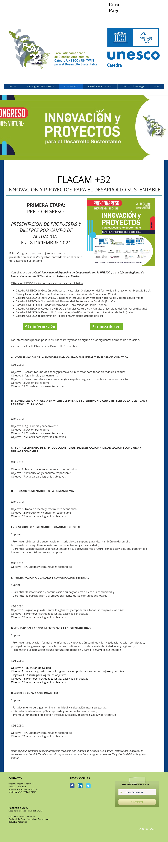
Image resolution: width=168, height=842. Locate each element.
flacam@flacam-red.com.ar (21, 784)
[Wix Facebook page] (72, 785)
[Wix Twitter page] (88, 785)
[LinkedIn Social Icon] (80, 785)
